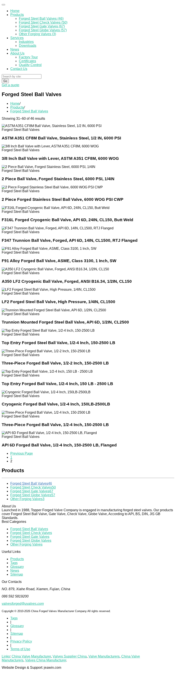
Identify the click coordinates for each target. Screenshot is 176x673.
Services (17, 38)
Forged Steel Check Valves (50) (43, 22)
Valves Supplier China (70, 656)
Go (5, 81)
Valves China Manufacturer (45, 660)
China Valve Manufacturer (31, 656)
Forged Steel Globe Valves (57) (43, 30)
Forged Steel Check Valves (33, 487)
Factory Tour (28, 57)
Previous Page (21, 453)
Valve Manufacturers (104, 656)
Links (6, 656)
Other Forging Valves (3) (37, 34)
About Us (17, 53)
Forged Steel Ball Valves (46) (41, 18)
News (14, 49)
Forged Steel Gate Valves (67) (42, 26)
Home (15, 11)
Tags (14, 563)
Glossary (17, 567)
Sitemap (16, 574)
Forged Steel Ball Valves (31, 483)
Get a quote (10, 85)
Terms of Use (20, 649)
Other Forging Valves (27, 499)
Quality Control (30, 65)
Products (17, 15)
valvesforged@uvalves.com (23, 603)
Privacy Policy (21, 641)
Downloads (27, 45)
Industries (26, 42)
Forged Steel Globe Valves (32, 495)
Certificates (27, 61)
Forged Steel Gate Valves (31, 491)
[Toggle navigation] (3, 4)
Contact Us (18, 69)
